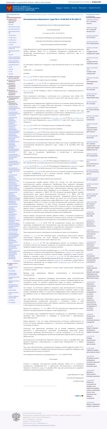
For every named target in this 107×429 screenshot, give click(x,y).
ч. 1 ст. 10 (34, 235)
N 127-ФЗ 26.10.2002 (92, 159)
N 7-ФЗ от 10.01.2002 (92, 93)
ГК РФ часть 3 (12, 39)
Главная (59, 8)
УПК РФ (11, 74)
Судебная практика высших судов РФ (36, 14)
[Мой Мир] (82, 395)
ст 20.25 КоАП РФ (91, 242)
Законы (74, 8)
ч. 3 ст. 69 (37, 83)
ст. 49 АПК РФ (90, 380)
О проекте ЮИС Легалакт (25, 2)
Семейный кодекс (14, 64)
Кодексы (66, 8)
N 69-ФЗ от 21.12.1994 (92, 27)
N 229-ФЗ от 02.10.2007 (92, 184)
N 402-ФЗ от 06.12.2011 (92, 107)
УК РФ (10, 71)
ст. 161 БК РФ (90, 314)
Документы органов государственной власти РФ (14, 98)
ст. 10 (60, 250)
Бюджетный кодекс (14, 26)
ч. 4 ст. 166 (28, 80)
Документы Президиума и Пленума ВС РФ (13, 103)
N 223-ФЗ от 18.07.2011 (92, 141)
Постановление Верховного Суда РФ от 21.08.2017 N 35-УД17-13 (65, 14)
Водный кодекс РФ (14, 29)
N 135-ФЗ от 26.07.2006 (92, 115)
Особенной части (64, 262)
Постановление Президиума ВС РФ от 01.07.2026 (14, 108)
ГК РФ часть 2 (12, 37)
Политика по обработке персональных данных (39, 425)
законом (79, 113)
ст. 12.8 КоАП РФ (91, 282)
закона (49, 120)
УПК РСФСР (12, 302)
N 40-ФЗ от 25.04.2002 (92, 35)
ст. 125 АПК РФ (90, 402)
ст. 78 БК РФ (90, 266)
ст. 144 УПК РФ (90, 336)
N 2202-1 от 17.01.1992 (92, 153)
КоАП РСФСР (12, 290)
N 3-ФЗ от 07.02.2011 (92, 101)
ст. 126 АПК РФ (90, 370)
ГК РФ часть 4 (12, 42)
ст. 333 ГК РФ (90, 212)
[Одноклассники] (81, 395)
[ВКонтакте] (77, 395)
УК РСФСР (11, 300)
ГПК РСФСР (12, 270)
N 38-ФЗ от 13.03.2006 (92, 87)
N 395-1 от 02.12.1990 (92, 202)
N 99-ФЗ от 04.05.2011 (92, 123)
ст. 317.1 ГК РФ (90, 220)
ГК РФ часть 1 (12, 35)
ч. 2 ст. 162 (28, 76)
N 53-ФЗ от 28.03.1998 (92, 194)
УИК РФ (11, 69)
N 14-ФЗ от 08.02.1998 (92, 135)
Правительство (94, 8)
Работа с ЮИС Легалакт (43, 2)
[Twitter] (79, 395)
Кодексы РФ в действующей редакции (13, 21)
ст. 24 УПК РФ (90, 356)
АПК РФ (11, 24)
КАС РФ (11, 54)
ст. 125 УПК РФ (90, 348)
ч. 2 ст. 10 (35, 243)
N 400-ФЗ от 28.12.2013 (92, 19)
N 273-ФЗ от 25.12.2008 (92, 77)
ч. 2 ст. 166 (28, 125)
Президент (82, 8)
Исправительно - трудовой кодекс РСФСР (13, 286)
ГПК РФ (11, 44)
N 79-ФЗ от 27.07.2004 (92, 47)
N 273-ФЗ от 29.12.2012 (92, 41)
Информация (10, 2)
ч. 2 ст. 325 (29, 91)
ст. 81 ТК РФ (90, 254)
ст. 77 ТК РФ (90, 326)
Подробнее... (16, 260)
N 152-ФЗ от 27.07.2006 (92, 169)
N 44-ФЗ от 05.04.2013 (92, 178)
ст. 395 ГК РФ (90, 230)
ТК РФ (10, 67)
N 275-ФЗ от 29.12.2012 (92, 57)
